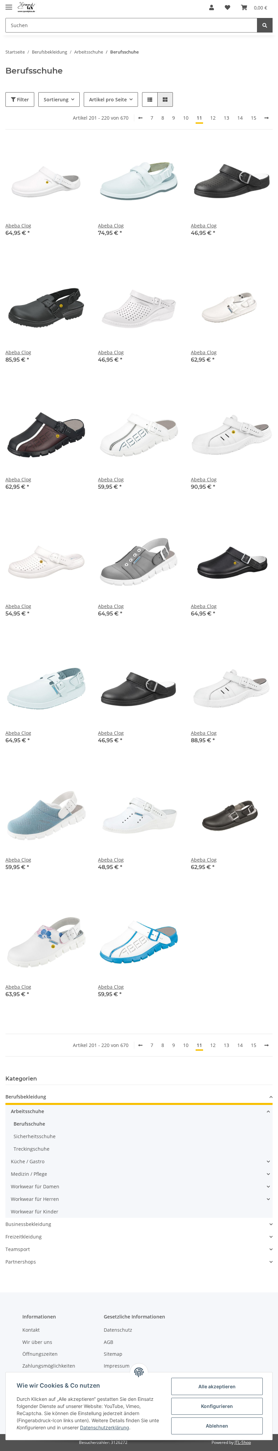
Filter (22, 99)
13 (226, 118)
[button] (211, 7)
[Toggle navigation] (8, 4)
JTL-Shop (243, 1442)
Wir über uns (37, 1342)
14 (240, 118)
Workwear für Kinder (34, 1211)
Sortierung (56, 99)
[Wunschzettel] (227, 7)
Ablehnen (217, 1426)
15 (253, 118)
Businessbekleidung (28, 1224)
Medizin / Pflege (29, 1174)
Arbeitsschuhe (27, 1111)
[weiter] (266, 118)
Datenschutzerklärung (104, 1427)
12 (213, 118)
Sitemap (113, 1354)
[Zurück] (140, 118)
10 (185, 118)
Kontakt (31, 1330)
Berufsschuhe (29, 1124)
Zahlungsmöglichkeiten (48, 1366)
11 (199, 118)
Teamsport (17, 1249)
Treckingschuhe (31, 1149)
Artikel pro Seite (108, 99)
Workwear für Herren (35, 1199)
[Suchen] (265, 25)
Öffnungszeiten (40, 1354)
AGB (108, 1342)
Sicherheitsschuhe (35, 1136)
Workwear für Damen (35, 1186)
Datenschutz (118, 1330)
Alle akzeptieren (217, 1386)
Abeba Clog (18, 225)
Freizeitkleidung (23, 1236)
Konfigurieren (217, 1406)
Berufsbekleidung (25, 1096)
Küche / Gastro (27, 1161)
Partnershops (20, 1261)
